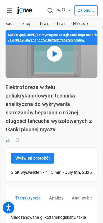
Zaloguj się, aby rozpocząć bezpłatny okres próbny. (46, 40)
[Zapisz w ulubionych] (17, 140)
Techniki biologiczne (45, 23)
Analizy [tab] (56, 198)
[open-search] (50, 11)
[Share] (8, 140)
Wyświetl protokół (32, 158)
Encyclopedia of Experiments (28, 23)
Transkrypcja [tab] (28, 198)
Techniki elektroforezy (62, 23)
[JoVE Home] (24, 10)
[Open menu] (9, 10)
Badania (11, 23)
